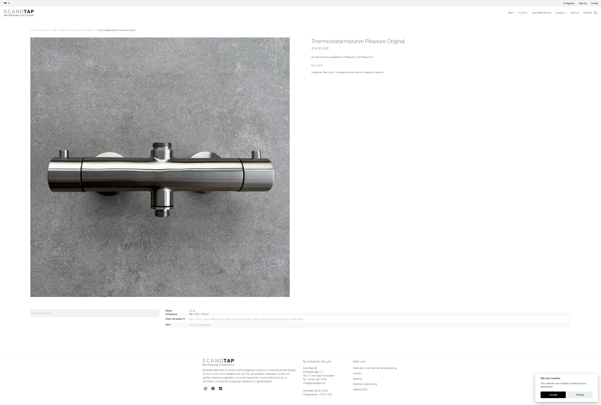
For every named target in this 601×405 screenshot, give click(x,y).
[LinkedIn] (220, 388)
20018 (228, 318)
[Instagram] (205, 388)
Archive (575, 12)
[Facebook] (213, 388)
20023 (264, 318)
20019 (235, 318)
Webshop (378, 72)
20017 (221, 318)
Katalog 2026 (360, 389)
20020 (242, 318)
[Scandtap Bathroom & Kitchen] (18, 12)
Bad (55, 30)
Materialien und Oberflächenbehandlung (375, 368)
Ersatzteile (44, 30)
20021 (250, 318)
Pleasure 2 (194, 324)
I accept (553, 394)
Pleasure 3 (205, 324)
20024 (271, 318)
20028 (293, 318)
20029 (300, 318)
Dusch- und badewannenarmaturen (77, 30)
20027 (286, 318)
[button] (6, 3)
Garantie (357, 378)
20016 (214, 318)
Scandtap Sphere (541, 12)
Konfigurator (568, 3)
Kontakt (594, 3)
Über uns (583, 3)
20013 (206, 318)
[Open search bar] (595, 12)
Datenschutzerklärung (365, 384)
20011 (192, 318)
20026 (278, 318)
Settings (580, 394)
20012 (199, 318)
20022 (257, 318)
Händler (587, 12)
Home (33, 30)
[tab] (94, 313)
